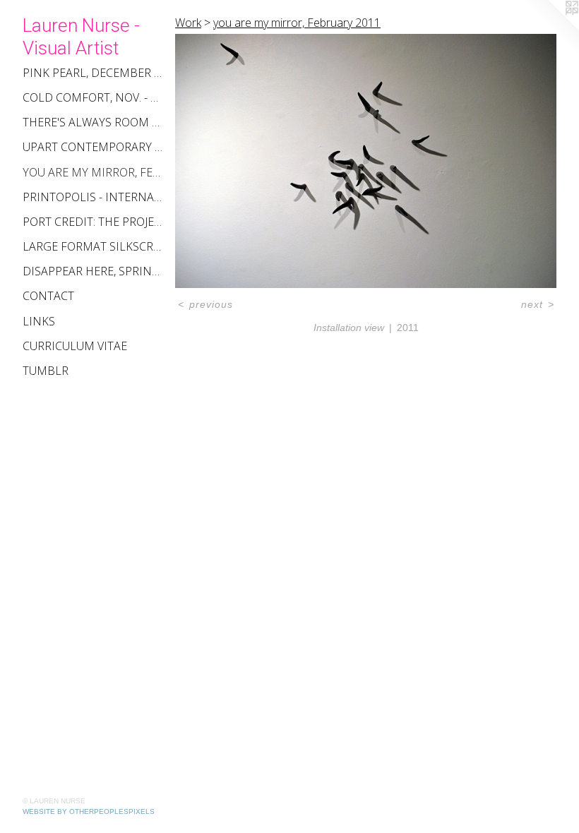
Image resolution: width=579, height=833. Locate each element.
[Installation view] (365, 161)
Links (39, 321)
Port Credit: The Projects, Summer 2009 (93, 221)
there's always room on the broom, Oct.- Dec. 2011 (93, 122)
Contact (48, 296)
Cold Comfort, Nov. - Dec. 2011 (93, 97)
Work (188, 22)
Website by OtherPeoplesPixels (89, 811)
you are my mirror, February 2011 (93, 172)
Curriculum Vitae (75, 346)
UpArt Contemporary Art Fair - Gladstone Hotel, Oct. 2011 (93, 147)
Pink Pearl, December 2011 (93, 72)
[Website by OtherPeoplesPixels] (551, 28)
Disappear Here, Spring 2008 (93, 271)
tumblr (45, 370)
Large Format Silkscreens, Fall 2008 (93, 246)
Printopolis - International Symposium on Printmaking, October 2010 (93, 197)
